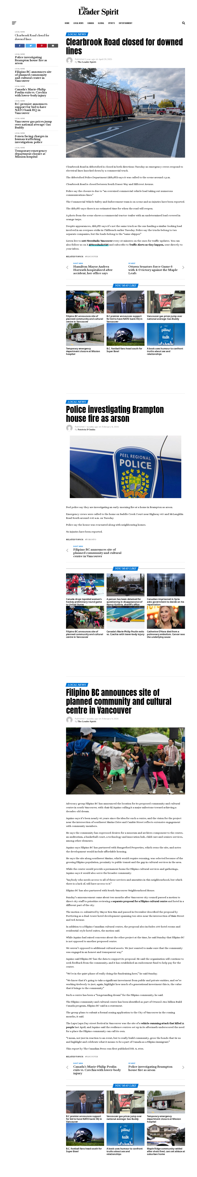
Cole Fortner (84, 1154)
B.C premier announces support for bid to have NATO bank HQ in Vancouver (31, 109)
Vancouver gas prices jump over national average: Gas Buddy (33, 124)
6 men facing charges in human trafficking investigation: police (31, 139)
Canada (90, 22)
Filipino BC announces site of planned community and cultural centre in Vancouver (33, 76)
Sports (111, 22)
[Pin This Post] (42, 46)
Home (67, 22)
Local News (78, 22)
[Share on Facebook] (20, 46)
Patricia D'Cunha (86, 404)
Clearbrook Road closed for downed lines (32, 37)
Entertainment (125, 22)
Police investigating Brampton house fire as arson (31, 60)
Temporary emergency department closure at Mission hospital (31, 153)
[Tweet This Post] (31, 46)
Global (101, 22)
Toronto (91, 515)
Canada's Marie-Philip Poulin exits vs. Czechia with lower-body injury (31, 92)
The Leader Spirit (87, 62)
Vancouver (92, 257)
